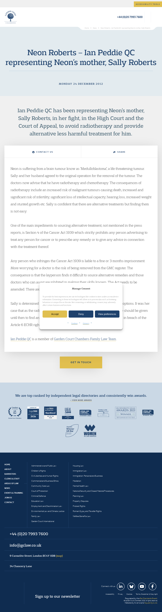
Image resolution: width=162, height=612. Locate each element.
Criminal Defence (38, 496)
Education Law (37, 501)
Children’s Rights (38, 471)
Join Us (8, 497)
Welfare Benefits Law (82, 516)
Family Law (35, 516)
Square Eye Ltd (150, 603)
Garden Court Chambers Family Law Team (85, 339)
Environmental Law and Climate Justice (47, 511)
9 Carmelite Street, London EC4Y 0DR (36, 555)
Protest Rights (79, 506)
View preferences (107, 314)
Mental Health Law (80, 486)
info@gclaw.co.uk (25, 545)
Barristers (10, 474)
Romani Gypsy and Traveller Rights (87, 511)
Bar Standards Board (148, 598)
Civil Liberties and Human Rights (44, 476)
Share (121, 152)
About (7, 469)
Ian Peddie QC (21, 339)
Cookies (74, 323)
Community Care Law (40, 486)
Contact (9, 502)
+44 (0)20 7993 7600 (130, 17)
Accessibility (110, 594)
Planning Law (78, 496)
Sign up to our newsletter (57, 596)
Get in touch (81, 362)
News (7, 488)
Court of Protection (39, 491)
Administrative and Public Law (43, 466)
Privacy (86, 323)
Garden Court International (42, 521)
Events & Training (13, 493)
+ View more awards (81, 400)
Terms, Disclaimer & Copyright (147, 594)
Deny (81, 314)
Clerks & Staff (12, 478)
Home (7, 464)
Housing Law (78, 466)
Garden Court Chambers (10, 17)
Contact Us (44, 152)
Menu (155, 17)
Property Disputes (80, 501)
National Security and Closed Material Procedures (93, 491)
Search (148, 17)
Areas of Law (11, 483)
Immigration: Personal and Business (88, 476)
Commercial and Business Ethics (45, 481)
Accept (55, 314)
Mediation (77, 481)
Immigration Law (80, 471)
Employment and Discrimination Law (46, 506)
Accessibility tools (148, 4)
